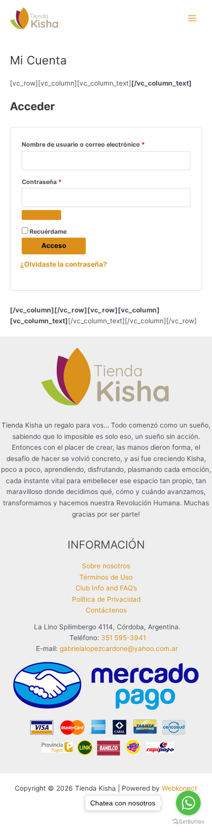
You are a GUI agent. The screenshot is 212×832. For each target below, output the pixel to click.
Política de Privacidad (106, 599)
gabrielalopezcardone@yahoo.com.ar (119, 648)
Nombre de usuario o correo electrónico (100, 144)
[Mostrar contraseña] (41, 215)
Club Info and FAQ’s (106, 588)
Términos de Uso (106, 577)
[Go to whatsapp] (188, 803)
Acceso (53, 245)
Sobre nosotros (106, 566)
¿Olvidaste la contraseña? (63, 264)
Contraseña (58, 181)
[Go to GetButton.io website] (188, 822)
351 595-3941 (123, 638)
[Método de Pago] (106, 707)
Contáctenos (106, 610)
